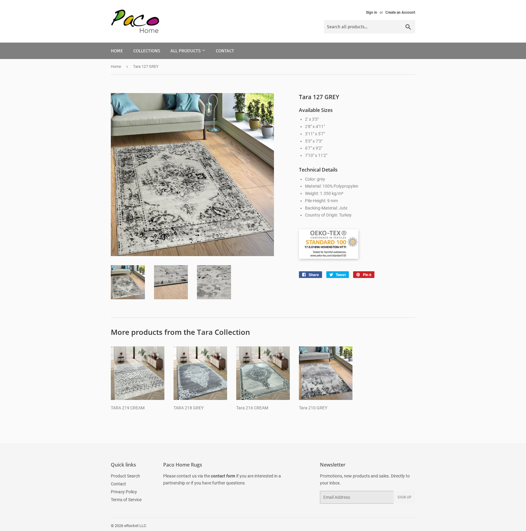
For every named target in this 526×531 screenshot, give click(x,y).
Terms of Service (126, 499)
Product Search (125, 476)
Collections (146, 51)
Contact (225, 51)
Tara (205, 332)
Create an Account (400, 12)
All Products (186, 51)
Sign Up (404, 497)
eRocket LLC (135, 525)
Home (117, 51)
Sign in (371, 12)
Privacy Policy (124, 491)
